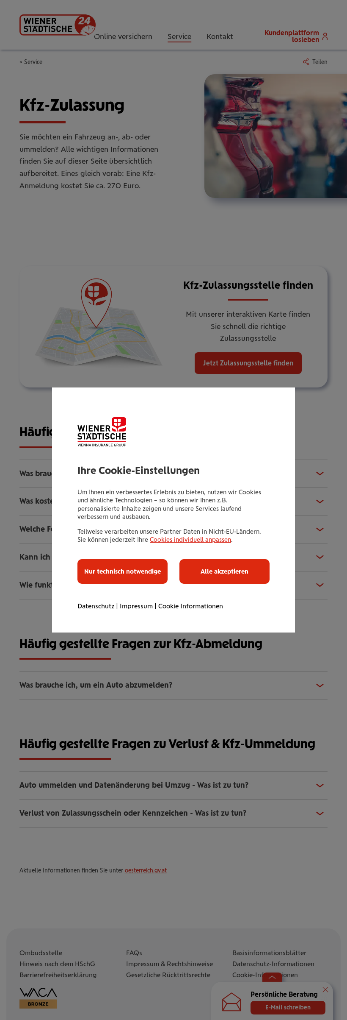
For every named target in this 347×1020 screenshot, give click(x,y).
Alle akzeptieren (224, 571)
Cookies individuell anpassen (190, 539)
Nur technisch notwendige (122, 571)
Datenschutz (95, 606)
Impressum (136, 606)
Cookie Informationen (190, 606)
